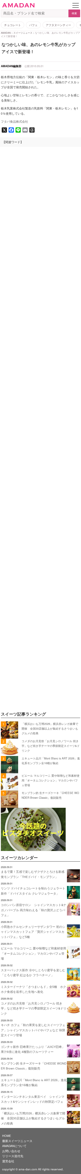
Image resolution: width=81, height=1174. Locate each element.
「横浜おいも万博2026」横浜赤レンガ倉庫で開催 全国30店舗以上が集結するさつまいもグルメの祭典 (50, 728)
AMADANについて (14, 1146)
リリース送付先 (12, 1156)
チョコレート (12, 25)
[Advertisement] (40, 342)
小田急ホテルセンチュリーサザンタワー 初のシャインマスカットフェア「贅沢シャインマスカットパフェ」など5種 (33, 932)
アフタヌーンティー (58, 25)
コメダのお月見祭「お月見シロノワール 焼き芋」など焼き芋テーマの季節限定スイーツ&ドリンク (51, 746)
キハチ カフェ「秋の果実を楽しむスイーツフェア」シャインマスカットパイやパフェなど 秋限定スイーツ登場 (33, 1030)
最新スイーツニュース (17, 1141)
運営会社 (8, 1161)
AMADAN (6, 32)
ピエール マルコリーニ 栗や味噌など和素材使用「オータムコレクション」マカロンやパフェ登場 (50, 780)
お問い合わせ (11, 1151)
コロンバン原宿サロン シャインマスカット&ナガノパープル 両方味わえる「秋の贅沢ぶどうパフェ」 (33, 910)
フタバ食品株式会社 (14, 121)
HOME (6, 1136)
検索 (74, 13)
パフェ (33, 25)
